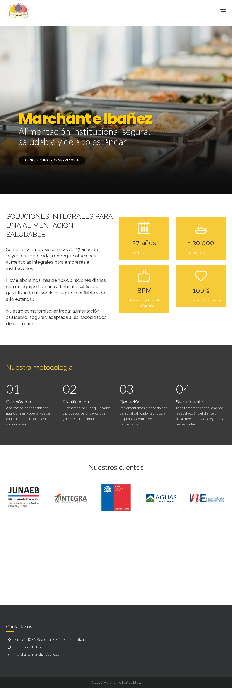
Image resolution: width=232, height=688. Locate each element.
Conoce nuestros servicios (50, 160)
